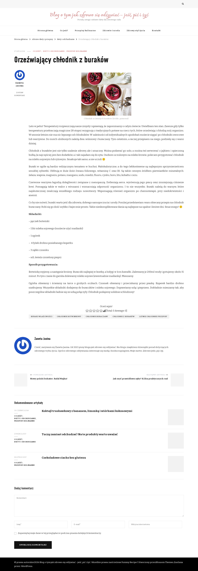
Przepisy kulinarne (85, 31)
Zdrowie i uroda (111, 31)
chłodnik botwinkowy (69, 316)
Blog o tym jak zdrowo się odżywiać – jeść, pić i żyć (99, 15)
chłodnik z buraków (124, 316)
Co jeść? (64, 31)
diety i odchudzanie (54, 51)
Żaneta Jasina (20, 84)
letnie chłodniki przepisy (153, 316)
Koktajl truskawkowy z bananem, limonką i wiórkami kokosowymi (87, 411)
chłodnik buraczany (97, 316)
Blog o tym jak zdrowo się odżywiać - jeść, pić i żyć (65, 562)
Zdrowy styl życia (136, 31)
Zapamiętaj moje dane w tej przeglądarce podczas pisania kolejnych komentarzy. (59, 533)
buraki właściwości (41, 316)
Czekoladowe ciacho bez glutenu (64, 457)
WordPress (26, 566)
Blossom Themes (164, 562)
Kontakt (156, 31)
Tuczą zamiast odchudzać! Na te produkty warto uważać (80, 434)
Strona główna (45, 31)
